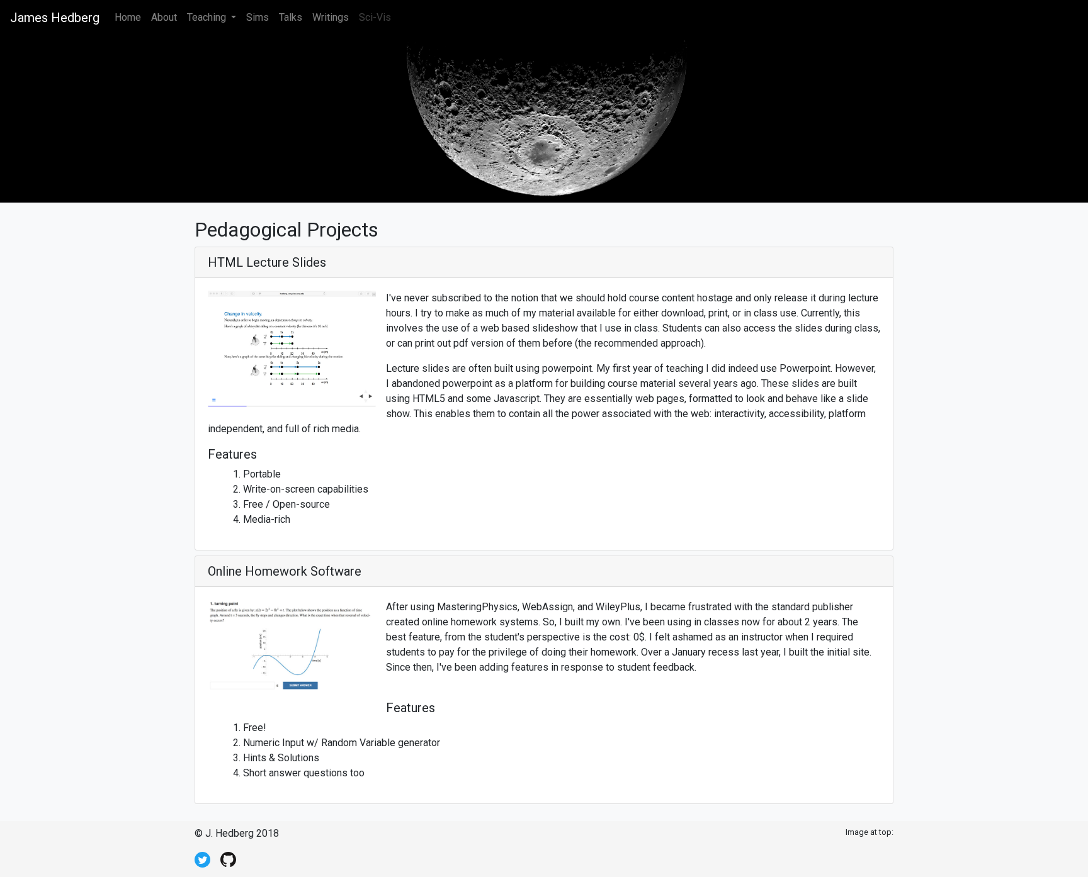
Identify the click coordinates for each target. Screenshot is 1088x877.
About (164, 17)
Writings (330, 17)
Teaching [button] (208, 17)
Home (130, 17)
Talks (290, 17)
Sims (257, 17)
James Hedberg (54, 17)
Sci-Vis (375, 17)
